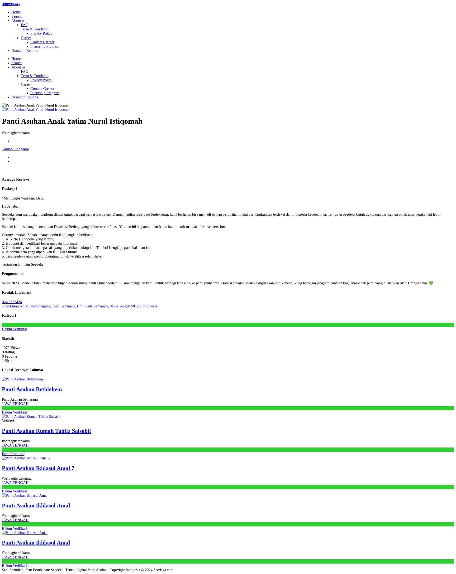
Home (16, 12)
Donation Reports (24, 51)
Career (26, 38)
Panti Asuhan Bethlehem (32, 389)
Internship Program (44, 46)
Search (16, 16)
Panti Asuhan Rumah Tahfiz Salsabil (46, 431)
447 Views (10, 4)
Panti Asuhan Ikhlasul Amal (36, 505)
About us (18, 21)
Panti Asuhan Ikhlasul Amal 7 (38, 468)
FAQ (24, 25)
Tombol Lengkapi (15, 149)
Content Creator (42, 42)
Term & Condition (34, 29)
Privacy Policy (41, 33)
